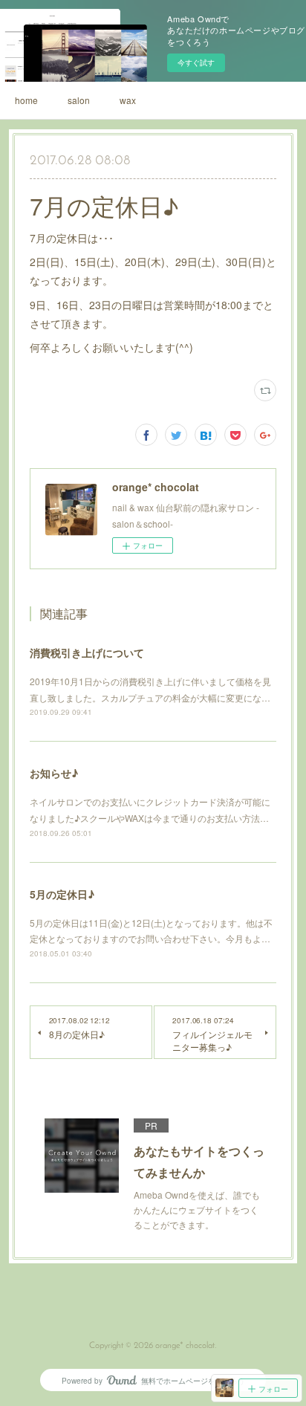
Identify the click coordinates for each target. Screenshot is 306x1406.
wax (128, 100)
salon (79, 100)
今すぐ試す (196, 62)
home (26, 100)
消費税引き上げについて (87, 652)
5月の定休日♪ (62, 894)
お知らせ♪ (54, 772)
